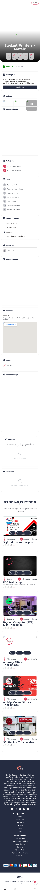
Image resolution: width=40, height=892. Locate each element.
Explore (20, 825)
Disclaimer (20, 856)
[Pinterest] (24, 809)
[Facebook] (12, 809)
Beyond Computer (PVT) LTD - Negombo (18, 623)
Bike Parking (11, 201)
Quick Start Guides (20, 841)
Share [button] (20, 58)
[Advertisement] (20, 134)
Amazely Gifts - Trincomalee (13, 663)
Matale (9, 366)
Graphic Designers (14, 166)
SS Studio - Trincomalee (18, 742)
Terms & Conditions (20, 853)
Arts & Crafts (32, 659)
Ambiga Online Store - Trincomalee (17, 703)
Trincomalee (11, 659)
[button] (5, 888)
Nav (26, 58)
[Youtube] (28, 809)
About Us (20, 820)
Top (21, 877)
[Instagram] (16, 809)
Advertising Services (29, 579)
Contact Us (20, 822)
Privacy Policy (20, 850)
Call (9, 58)
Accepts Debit (12, 193)
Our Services (20, 838)
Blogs (20, 828)
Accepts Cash (12, 185)
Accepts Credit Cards (15, 189)
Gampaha (10, 619)
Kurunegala (11, 539)
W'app (14, 58)
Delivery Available (13, 205)
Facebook (10, 250)
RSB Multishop (12, 582)
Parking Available (13, 209)
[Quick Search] (35, 882)
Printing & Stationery (14, 170)
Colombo (10, 579)
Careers (20, 847)
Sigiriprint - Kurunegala (18, 542)
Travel (20, 831)
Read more (20, 87)
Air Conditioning (13, 197)
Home (20, 817)
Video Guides (20, 844)
